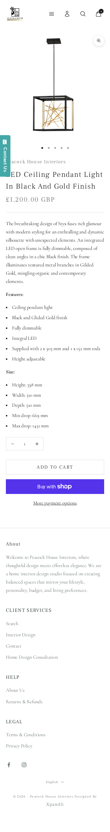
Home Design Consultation (32, 657)
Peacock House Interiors (36, 162)
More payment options (55, 503)
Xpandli (55, 804)
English (52, 782)
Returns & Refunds (24, 701)
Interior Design (20, 635)
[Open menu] (51, 13)
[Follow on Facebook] (9, 765)
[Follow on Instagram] (24, 765)
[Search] (83, 13)
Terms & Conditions (25, 734)
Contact (13, 646)
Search (12, 623)
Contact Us (5, 158)
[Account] (67, 13)
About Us (15, 690)
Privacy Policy (19, 746)
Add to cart (55, 467)
